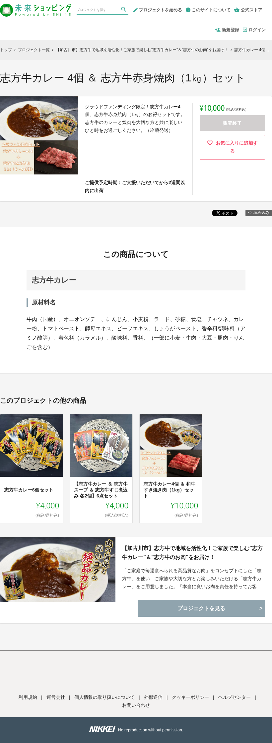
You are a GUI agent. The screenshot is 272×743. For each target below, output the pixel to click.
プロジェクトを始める (160, 9)
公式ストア (251, 9)
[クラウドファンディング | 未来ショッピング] (35, 7)
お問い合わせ (136, 705)
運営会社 (55, 697)
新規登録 (230, 29)
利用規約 (28, 697)
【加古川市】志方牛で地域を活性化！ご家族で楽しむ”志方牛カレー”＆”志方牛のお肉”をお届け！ (192, 552)
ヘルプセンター (234, 697)
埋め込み (261, 212)
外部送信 (153, 697)
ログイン (257, 29)
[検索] (124, 10)
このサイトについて (211, 9)
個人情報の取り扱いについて (104, 697)
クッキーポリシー (190, 697)
